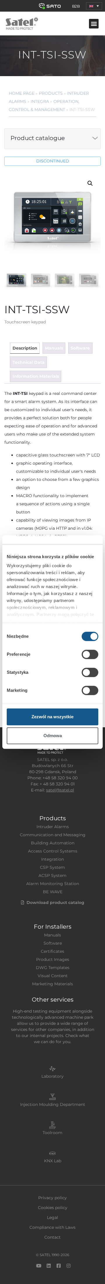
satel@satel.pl (60, 790)
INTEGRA (40, 101)
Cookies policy (52, 1207)
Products (51, 93)
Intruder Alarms (52, 826)
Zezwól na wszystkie (53, 716)
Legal (52, 1217)
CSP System (52, 867)
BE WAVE (52, 891)
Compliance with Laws (52, 1227)
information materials (36, 376)
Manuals (52, 935)
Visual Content (53, 975)
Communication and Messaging (52, 834)
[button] (94, 6)
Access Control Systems (52, 851)
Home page (21, 93)
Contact (52, 1237)
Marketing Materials (52, 983)
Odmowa (52, 735)
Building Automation (52, 843)
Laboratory (52, 1076)
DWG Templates (52, 967)
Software (52, 943)
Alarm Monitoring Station (52, 883)
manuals (54, 348)
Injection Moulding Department (52, 1104)
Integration (52, 859)
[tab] (24, 348)
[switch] (90, 654)
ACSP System (52, 875)
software (80, 348)
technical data (29, 362)
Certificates (52, 951)
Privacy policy (52, 1197)
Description (25, 348)
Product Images (52, 959)
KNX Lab (52, 1160)
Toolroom (52, 1132)
